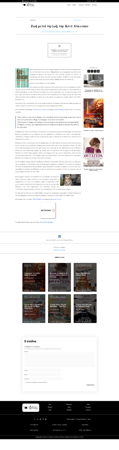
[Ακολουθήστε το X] (37, 419)
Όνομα (26, 370)
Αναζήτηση (94, 5)
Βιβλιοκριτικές (77, 20)
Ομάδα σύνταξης (59, 250)
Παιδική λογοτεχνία (87, 265)
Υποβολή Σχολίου (90, 385)
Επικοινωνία (89, 1)
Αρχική (69, 5)
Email (25, 374)
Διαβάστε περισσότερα (29, 281)
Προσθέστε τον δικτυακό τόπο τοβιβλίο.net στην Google (59, 50)
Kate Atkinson (45, 31)
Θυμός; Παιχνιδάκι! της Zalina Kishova (85, 277)
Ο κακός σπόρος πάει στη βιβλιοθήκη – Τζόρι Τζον (59, 308)
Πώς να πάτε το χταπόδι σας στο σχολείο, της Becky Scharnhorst (33, 309)
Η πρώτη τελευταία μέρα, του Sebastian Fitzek (85, 308)
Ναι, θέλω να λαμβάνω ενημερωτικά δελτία (36, 382)
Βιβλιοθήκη (87, 5)
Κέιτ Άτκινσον (73, 31)
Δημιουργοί (81, 5)
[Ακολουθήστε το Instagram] (98, 71)
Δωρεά (95, 1)
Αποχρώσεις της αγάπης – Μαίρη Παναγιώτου (93, 130)
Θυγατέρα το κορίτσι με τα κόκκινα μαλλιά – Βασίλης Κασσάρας (93, 169)
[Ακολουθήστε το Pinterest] (95, 71)
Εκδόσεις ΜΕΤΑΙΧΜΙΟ (63, 31)
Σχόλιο (26, 351)
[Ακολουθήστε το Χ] (92, 71)
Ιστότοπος (26, 379)
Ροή (92, 1)
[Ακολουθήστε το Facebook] (88, 71)
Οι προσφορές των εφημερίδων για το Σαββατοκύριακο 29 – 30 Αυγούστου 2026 (93, 90)
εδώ (71, 437)
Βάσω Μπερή (53, 31)
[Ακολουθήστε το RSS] (46, 419)
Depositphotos (63, 430)
